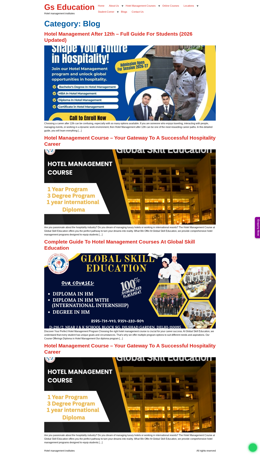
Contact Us (138, 12)
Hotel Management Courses (141, 6)
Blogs (124, 12)
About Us (114, 6)
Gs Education (69, 7)
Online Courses (170, 6)
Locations (189, 6)
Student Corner (106, 12)
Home (101, 6)
